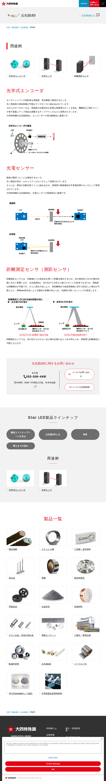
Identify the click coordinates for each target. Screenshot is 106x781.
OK (53, 769)
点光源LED (24, 27)
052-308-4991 (36, 376)
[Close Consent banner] (102, 739)
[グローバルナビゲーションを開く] (103, 3)
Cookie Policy (53, 757)
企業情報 (50, 734)
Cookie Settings (53, 764)
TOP (8, 27)
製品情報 (15, 27)
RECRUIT (84, 3)
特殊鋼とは (51, 728)
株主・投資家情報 (73, 729)
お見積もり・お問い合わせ (94, 3)
